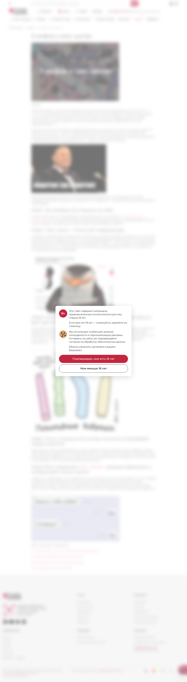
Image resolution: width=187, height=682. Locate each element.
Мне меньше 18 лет (93, 368)
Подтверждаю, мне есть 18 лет (93, 358)
